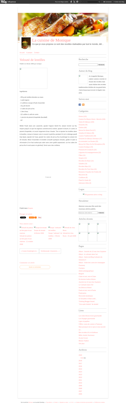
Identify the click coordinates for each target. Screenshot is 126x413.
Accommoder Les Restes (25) (88, 141)
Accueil (22, 52)
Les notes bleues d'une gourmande (90, 316)
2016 (80, 366)
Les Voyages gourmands (87, 318)
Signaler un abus (64, 402)
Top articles (49, 402)
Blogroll (81, 274)
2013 (80, 374)
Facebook (80, 105)
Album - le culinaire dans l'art (88, 254)
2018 (80, 360)
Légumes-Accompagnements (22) (90, 152)
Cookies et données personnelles (84, 402)
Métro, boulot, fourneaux (86, 335)
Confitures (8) (83, 177)
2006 (80, 394)
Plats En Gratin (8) (85, 180)
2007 (80, 391)
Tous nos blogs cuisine (61, 1)
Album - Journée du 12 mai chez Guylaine (92, 251)
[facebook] (71, 2)
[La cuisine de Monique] (83, 79)
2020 (80, 355)
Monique (31, 402)
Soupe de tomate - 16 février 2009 (40, 232)
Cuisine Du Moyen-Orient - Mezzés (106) (92, 119)
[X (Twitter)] (74, 2)
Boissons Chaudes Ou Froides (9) (90, 172)
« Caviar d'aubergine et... (29, 251)
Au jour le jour (83, 338)
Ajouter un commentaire (35, 267)
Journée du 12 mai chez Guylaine (90, 282)
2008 (80, 388)
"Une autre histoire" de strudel (88, 304)
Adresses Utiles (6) (85, 183)
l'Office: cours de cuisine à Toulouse (90, 324)
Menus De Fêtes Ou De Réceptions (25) (92, 144)
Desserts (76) (83, 125)
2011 (80, 380)
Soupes (30, 208)
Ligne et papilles (84, 321)
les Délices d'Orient (85, 287)
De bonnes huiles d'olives (87, 279)
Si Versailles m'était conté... (88, 298)
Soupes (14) (83, 158)
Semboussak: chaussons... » (50, 251)
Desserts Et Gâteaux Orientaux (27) (90, 138)
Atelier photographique (86, 271)
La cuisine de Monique (51, 40)
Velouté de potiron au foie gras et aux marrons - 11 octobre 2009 (26, 240)
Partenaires (82, 293)
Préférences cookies (100, 402)
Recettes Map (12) (85, 166)
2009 (80, 385)
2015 (80, 369)
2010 (80, 383)
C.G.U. (72, 402)
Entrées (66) (83, 127)
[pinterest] (77, 2)
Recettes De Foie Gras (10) (88, 169)
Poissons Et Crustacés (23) (87, 150)
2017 (80, 363)
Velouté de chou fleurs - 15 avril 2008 (69, 234)
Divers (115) (83, 116)
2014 (80, 372)
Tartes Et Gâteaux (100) (86, 122)
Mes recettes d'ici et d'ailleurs (88, 332)
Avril (82, 358)
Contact (36, 52)
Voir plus (81, 343)
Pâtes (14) (82, 155)
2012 (80, 377)
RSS (83, 105)
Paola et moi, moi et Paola (87, 290)
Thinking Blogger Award (86, 301)
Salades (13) (83, 163)
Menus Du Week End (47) (87, 130)
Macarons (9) (83, 175)
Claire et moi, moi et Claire (87, 276)
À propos (29, 52)
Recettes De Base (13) (86, 161)
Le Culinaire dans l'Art (86, 285)
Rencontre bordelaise (86, 296)
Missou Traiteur (84, 341)
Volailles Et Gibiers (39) (86, 133)
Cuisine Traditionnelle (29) (87, 136)
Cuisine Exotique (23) (86, 147)
